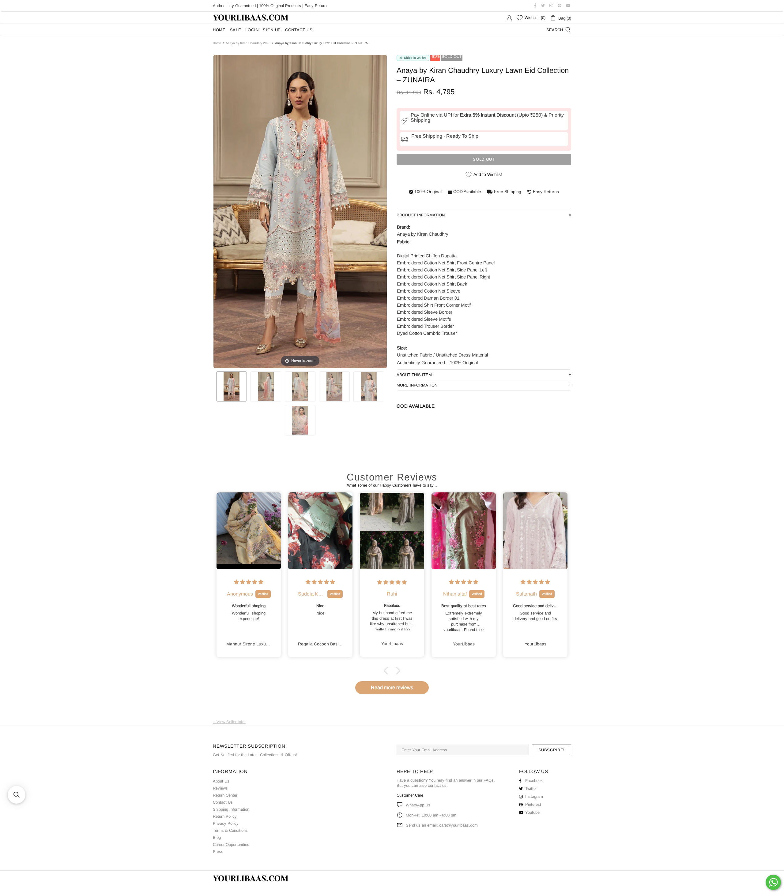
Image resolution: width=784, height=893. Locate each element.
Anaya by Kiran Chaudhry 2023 (248, 43)
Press (218, 851)
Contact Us (223, 802)
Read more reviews (392, 687)
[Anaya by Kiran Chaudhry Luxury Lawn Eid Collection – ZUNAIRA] (231, 386)
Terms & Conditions (230, 830)
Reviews (220, 788)
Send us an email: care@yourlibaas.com (442, 825)
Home (217, 43)
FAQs (489, 780)
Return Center (225, 795)
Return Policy (225, 816)
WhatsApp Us (418, 805)
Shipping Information (231, 809)
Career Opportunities (231, 844)
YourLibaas (251, 17)
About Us (221, 781)
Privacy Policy (226, 823)
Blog (217, 837)
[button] (387, 671)
